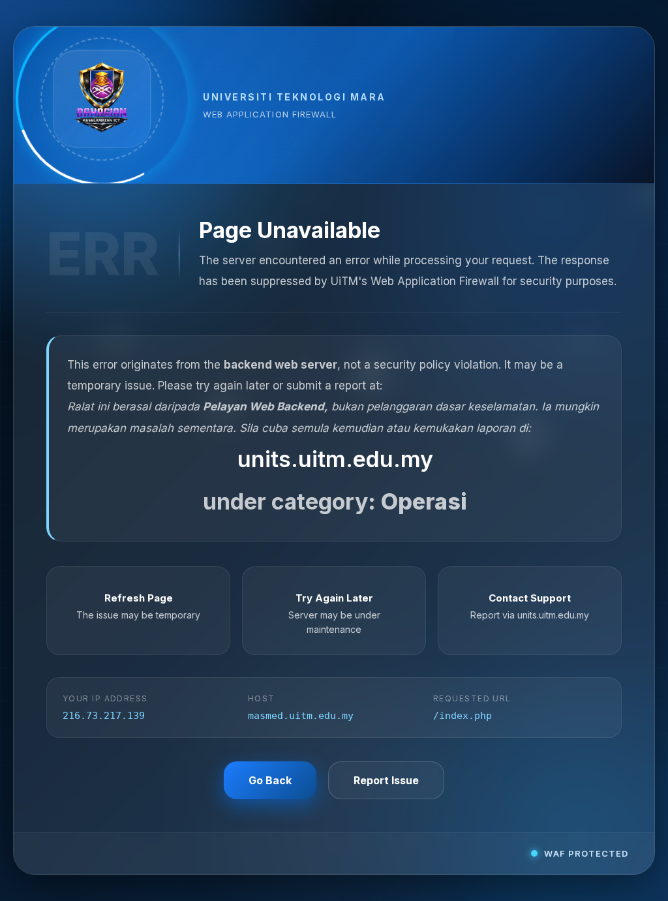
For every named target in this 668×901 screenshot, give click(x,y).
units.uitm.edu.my (335, 459)
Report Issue (386, 780)
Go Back (270, 780)
